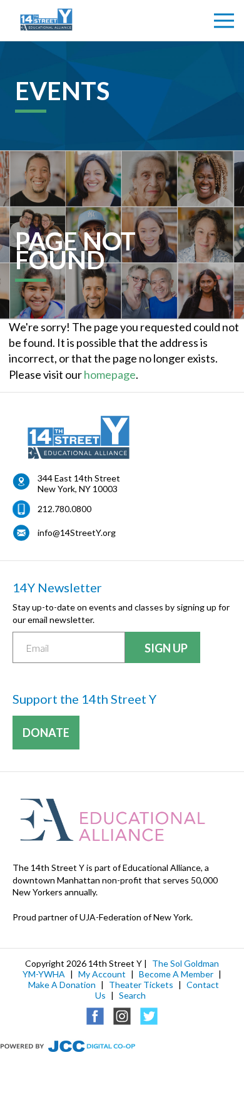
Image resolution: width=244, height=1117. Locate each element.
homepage (110, 374)
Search (132, 995)
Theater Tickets (141, 984)
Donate (46, 732)
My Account (102, 974)
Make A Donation (62, 984)
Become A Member (176, 974)
